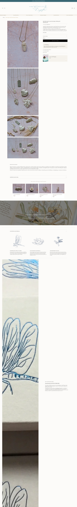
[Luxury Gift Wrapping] (45, 58)
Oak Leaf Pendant (17, 194)
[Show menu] (3, 8)
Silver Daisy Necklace (31, 194)
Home (4, 17)
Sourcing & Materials (15, 231)
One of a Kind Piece (47, 24)
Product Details (45, 36)
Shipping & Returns (14, 177)
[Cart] (74, 8)
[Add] (66, 60)
